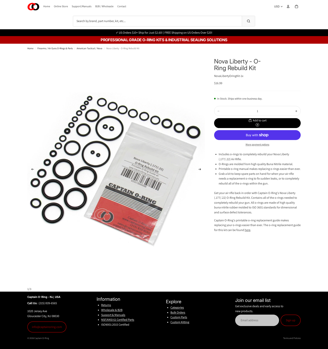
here (247, 230)
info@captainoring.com (47, 327)
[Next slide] (201, 170)
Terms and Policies (292, 338)
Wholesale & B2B (111, 310)
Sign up (290, 320)
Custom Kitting (179, 322)
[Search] (248, 21)
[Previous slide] (31, 170)
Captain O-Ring (41, 338)
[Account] (288, 6)
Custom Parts (178, 317)
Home (30, 48)
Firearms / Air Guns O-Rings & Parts (55, 48)
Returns (106, 305)
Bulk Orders (177, 312)
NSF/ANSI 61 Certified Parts (117, 320)
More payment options (257, 144)
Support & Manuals (113, 315)
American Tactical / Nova (89, 48)
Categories (177, 307)
